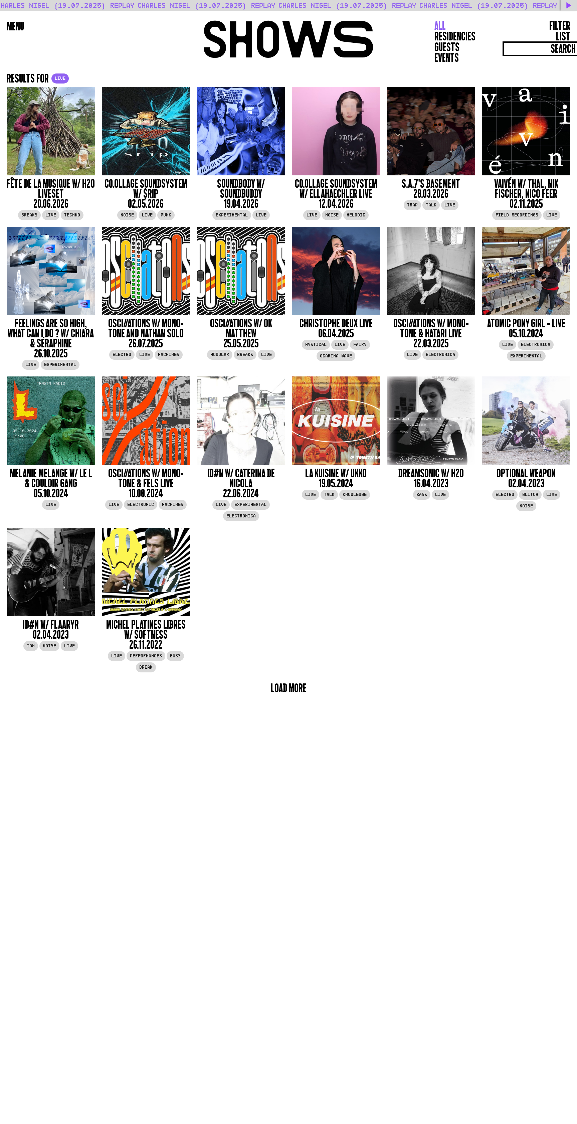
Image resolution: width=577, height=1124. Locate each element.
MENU (15, 26)
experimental (232, 214)
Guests (446, 47)
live (50, 214)
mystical (316, 344)
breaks (29, 214)
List (563, 36)
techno (72, 214)
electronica (440, 354)
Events (446, 58)
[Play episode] (51, 131)
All (440, 26)
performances (146, 655)
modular (219, 354)
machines (168, 354)
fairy (360, 344)
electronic (140, 504)
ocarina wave (336, 355)
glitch (530, 494)
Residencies (454, 36)
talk (431, 204)
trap (412, 204)
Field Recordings (517, 214)
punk (166, 214)
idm (31, 645)
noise (127, 214)
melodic (356, 214)
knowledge (355, 494)
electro (122, 354)
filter (559, 26)
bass (421, 494)
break (146, 667)
